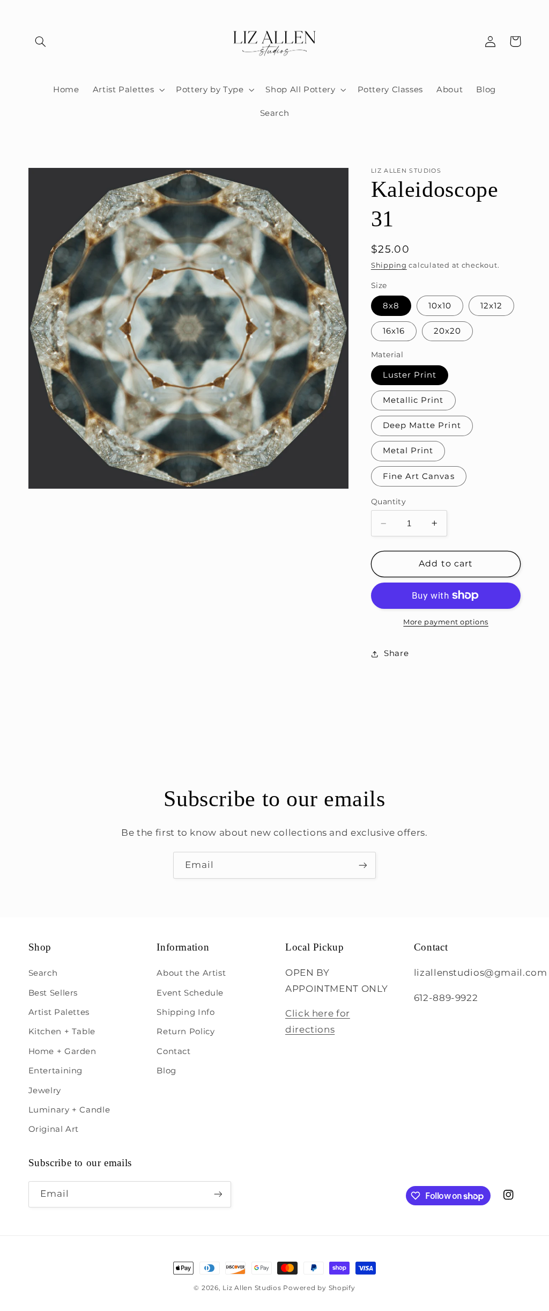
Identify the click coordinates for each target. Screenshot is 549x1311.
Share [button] (396, 653)
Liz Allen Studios (251, 1288)
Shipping (389, 265)
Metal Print (408, 450)
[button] (40, 41)
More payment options (445, 622)
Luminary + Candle (69, 1110)
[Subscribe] (363, 865)
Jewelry (44, 1090)
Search (43, 973)
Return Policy (185, 1031)
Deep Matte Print (422, 425)
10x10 (439, 306)
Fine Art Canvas (419, 476)
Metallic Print (413, 400)
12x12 (491, 306)
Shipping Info (185, 1012)
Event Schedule (190, 993)
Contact (173, 1051)
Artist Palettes (59, 1012)
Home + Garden (62, 1051)
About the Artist (191, 973)
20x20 (447, 331)
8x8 (391, 306)
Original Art (53, 1129)
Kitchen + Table (61, 1031)
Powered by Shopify (319, 1288)
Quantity (388, 501)
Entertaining (55, 1071)
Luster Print (410, 375)
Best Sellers (53, 993)
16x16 (394, 331)
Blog (166, 1071)
